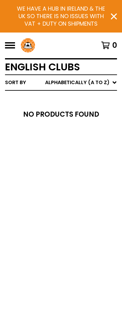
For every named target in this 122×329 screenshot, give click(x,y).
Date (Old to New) (71, 158)
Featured (58, 98)
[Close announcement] (114, 16)
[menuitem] (61, 82)
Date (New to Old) (71, 148)
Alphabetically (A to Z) (78, 128)
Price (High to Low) (73, 178)
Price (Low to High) (73, 168)
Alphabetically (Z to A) (78, 138)
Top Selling (61, 118)
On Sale (56, 108)
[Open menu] (10, 45)
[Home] (28, 45)
